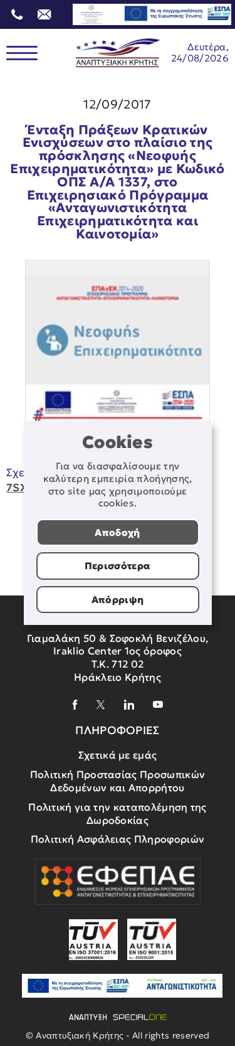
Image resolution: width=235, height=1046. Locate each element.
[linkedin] (129, 704)
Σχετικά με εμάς (117, 755)
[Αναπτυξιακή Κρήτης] (118, 53)
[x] (101, 704)
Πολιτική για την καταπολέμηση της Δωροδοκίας (117, 813)
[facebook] (75, 704)
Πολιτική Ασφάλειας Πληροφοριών (118, 839)
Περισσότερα (118, 566)
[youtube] (158, 704)
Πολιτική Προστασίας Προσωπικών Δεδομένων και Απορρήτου (118, 781)
